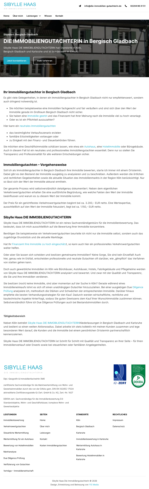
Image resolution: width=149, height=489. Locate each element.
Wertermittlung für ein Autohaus (18, 439)
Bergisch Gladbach (85, 426)
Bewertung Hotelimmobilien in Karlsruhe (90, 457)
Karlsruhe (80, 432)
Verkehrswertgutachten (14, 426)
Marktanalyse (9, 451)
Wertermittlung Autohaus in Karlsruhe (89, 447)
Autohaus (89, 146)
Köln (78, 420)
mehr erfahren (44, 60)
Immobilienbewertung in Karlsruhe (92, 439)
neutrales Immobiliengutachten (38, 125)
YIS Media (94, 484)
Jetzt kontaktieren (16, 60)
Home (6, 16)
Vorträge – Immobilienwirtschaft (18, 470)
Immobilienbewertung (13, 420)
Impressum (118, 420)
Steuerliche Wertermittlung (16, 432)
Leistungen (32, 16)
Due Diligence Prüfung (14, 458)
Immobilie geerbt (37, 115)
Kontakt (59, 16)
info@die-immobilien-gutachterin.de (102, 6)
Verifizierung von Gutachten (16, 464)
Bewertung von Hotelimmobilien (18, 445)
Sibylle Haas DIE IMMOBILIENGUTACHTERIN (54, 322)
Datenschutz (119, 426)
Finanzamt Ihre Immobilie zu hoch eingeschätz (39, 244)
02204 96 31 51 (138, 6)
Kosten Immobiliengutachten (53, 445)
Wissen (48, 16)
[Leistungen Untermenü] (40, 16)
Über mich (18, 16)
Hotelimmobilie (111, 146)
